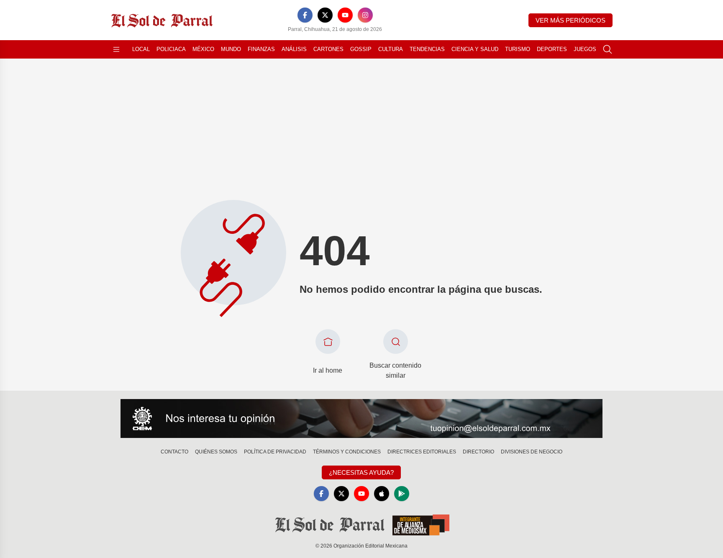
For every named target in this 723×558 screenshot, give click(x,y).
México (203, 49)
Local (141, 49)
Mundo (231, 49)
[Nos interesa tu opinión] (361, 418)
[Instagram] (365, 15)
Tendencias (427, 49)
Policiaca (171, 49)
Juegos (585, 49)
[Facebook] (305, 15)
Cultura (390, 49)
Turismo (517, 49)
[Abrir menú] (116, 49)
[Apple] (381, 493)
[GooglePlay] (401, 493)
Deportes (552, 49)
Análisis (294, 49)
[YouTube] (345, 15)
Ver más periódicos (570, 20)
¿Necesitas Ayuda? (361, 472)
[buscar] (607, 49)
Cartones (328, 49)
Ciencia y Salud (474, 49)
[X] (325, 15)
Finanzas (261, 49)
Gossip (361, 49)
